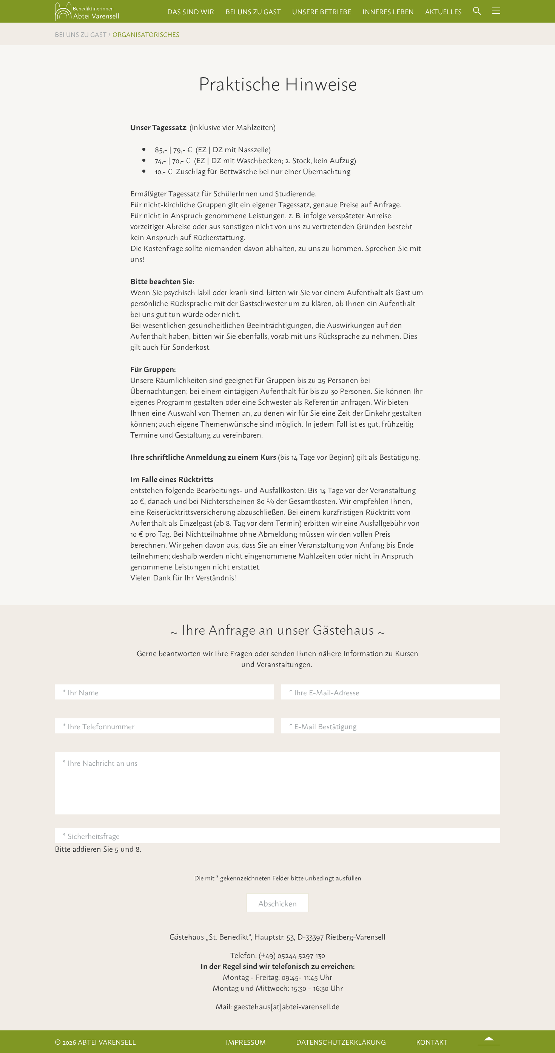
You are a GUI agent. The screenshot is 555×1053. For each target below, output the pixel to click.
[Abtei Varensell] (87, 19)
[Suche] (477, 11)
